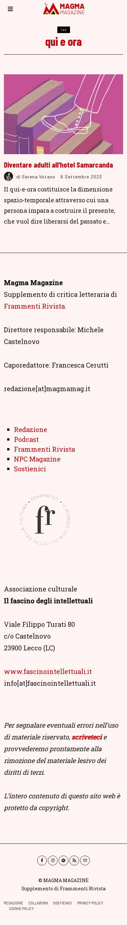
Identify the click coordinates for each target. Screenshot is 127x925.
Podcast (26, 439)
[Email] (85, 860)
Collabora (38, 903)
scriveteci (87, 737)
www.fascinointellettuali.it (48, 671)
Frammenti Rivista (34, 306)
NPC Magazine (37, 459)
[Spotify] (63, 860)
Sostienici (30, 468)
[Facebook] (42, 860)
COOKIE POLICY (21, 908)
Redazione (30, 429)
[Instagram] (53, 860)
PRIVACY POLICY (90, 903)
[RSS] (74, 860)
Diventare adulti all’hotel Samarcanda (58, 164)
